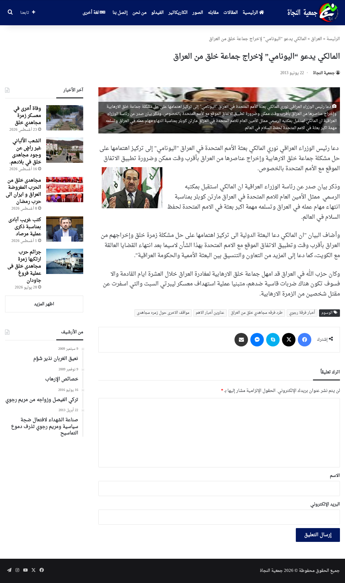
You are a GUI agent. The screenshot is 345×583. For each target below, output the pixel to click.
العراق (316, 39)
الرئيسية (251, 12)
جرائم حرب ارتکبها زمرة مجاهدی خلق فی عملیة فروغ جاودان (24, 266)
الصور (197, 12)
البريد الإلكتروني (325, 504)
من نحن (139, 12)
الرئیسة (333, 39)
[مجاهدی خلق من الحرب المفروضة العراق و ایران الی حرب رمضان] (64, 189)
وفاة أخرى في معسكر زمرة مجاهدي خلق (27, 115)
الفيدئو (157, 12)
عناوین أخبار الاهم (210, 312)
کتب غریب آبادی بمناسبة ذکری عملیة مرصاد (24, 227)
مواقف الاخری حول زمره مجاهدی (163, 312)
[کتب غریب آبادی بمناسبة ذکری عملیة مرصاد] (64, 229)
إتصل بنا (120, 12)
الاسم (335, 475)
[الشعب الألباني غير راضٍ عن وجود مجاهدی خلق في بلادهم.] (64, 150)
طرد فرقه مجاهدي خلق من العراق (257, 312)
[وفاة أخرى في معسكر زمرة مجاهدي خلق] (64, 117)
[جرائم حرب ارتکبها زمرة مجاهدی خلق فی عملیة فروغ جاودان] (64, 261)
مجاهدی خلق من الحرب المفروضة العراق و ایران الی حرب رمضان (23, 191)
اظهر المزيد (44, 304)
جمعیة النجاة (324, 73)
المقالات (230, 12)
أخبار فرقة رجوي (302, 312)
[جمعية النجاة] (312, 12)
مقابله (213, 12)
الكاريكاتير (178, 12)
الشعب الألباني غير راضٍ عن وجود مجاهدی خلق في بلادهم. (25, 151)
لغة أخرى (91, 12)
